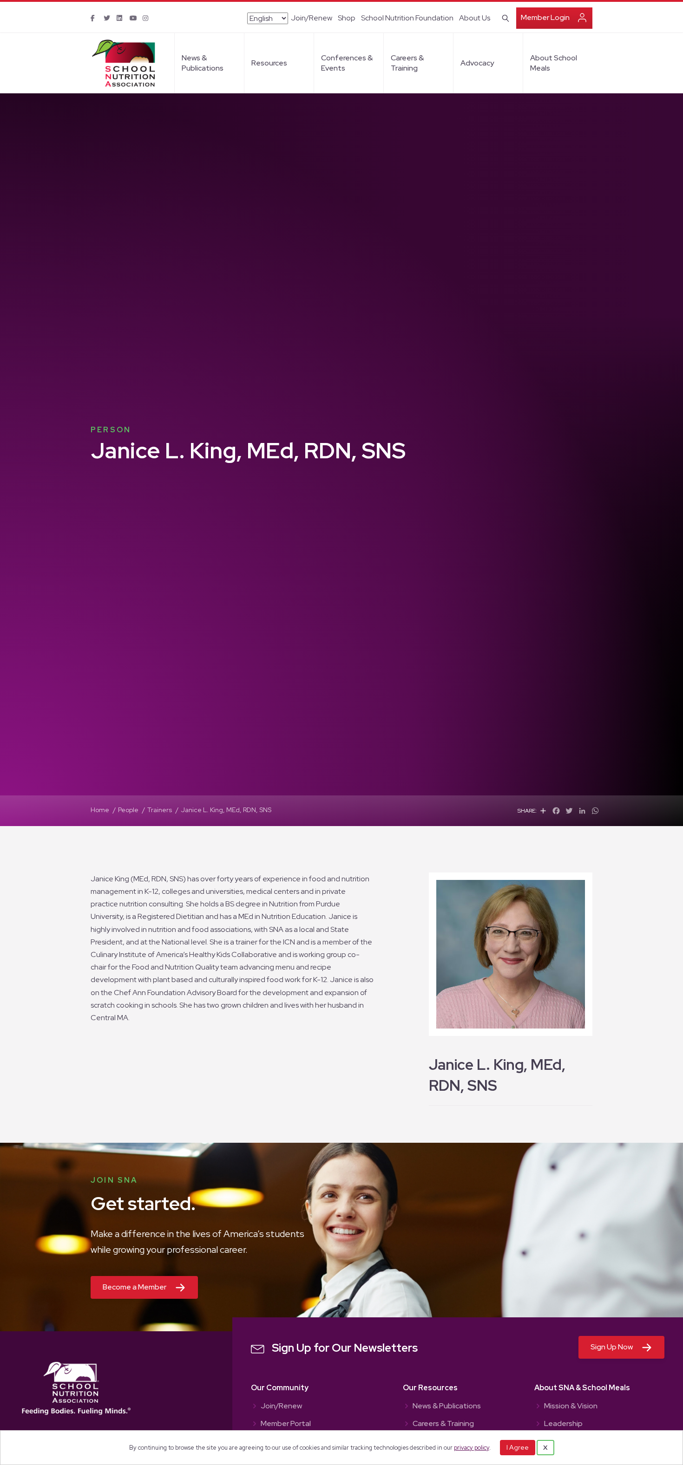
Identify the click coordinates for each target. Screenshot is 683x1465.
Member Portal (286, 1424)
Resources (269, 63)
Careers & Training (407, 63)
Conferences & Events (347, 63)
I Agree (517, 1447)
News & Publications (202, 63)
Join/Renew (311, 18)
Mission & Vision (571, 1406)
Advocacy (477, 63)
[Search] (504, 17)
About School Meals (553, 63)
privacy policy (471, 1448)
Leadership (563, 1424)
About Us (474, 18)
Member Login (545, 17)
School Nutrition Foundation (407, 18)
